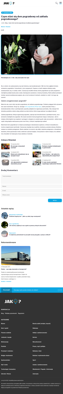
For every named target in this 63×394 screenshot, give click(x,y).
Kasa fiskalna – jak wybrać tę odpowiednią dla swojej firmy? (51, 154)
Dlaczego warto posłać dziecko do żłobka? (26, 290)
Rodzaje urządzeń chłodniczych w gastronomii (51, 146)
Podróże (3, 346)
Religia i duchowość (7, 355)
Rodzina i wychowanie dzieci (41, 355)
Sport (34, 360)
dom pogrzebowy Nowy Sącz (33, 106)
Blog (2, 313)
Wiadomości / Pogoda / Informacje (43, 369)
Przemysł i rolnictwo (7, 351)
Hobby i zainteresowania (40, 332)
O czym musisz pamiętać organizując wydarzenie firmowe (51, 163)
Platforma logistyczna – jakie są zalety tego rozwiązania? (25, 216)
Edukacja (35, 328)
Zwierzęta (35, 374)
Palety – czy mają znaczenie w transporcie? (14, 269)
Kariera (35, 337)
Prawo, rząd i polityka (39, 346)
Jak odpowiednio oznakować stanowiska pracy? (19, 163)
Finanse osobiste (6, 332)
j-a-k (2, 30)
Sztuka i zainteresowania (40, 364)
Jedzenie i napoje (6, 337)
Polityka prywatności (11, 313)
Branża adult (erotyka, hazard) (41, 323)
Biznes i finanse (5, 26)
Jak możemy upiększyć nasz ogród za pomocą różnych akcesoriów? (27, 225)
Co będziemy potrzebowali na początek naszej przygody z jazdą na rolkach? (29, 234)
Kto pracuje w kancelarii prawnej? (18, 146)
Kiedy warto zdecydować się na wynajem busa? (20, 154)
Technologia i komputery (8, 369)
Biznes (3, 323)
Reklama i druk (37, 351)
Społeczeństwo (5, 360)
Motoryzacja (4, 342)
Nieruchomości (37, 342)
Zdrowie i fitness (6, 374)
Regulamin (21, 313)
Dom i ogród (4, 328)
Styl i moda (4, 364)
